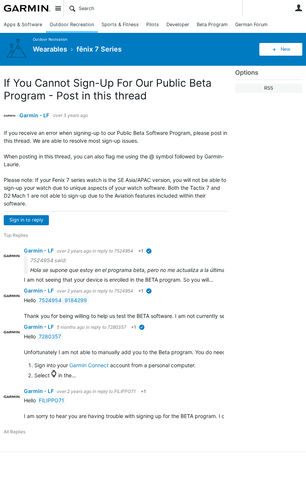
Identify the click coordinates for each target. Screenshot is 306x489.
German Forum (251, 24)
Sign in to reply (26, 220)
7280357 (116, 327)
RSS (268, 88)
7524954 (123, 251)
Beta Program (212, 24)
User (298, 8)
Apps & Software (23, 24)
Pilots (152, 24)
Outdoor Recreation (72, 24)
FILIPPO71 (125, 391)
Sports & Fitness (120, 24)
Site (57, 8)
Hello (30, 300)
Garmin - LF (34, 115)
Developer (177, 24)
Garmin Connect (89, 365)
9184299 (76, 300)
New (285, 49)
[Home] (27, 8)
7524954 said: (48, 260)
